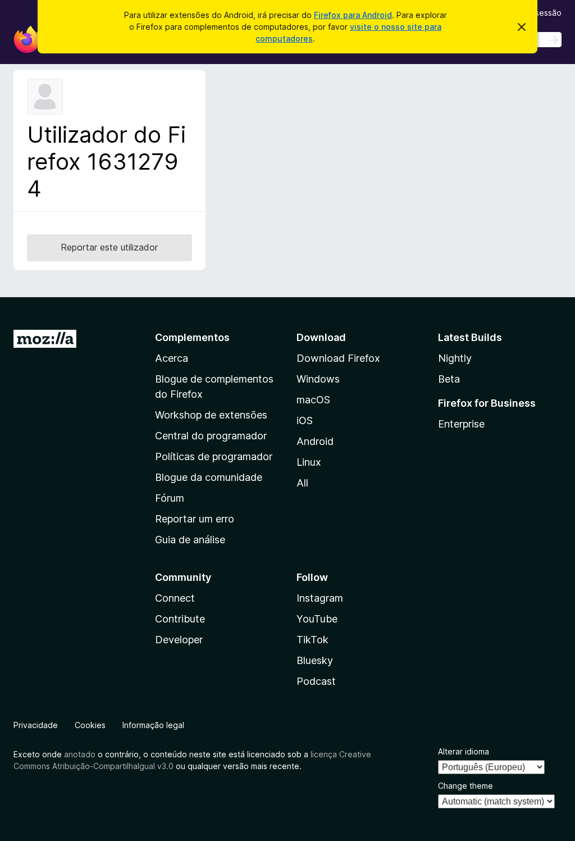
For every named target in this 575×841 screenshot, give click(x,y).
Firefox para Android (353, 15)
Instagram (319, 598)
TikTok (312, 639)
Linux (308, 462)
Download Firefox (338, 358)
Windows (318, 379)
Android (315, 441)
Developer (179, 639)
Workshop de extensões (211, 415)
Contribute (180, 619)
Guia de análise (190, 539)
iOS (304, 420)
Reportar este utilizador (109, 247)
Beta (449, 379)
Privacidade (35, 725)
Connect (175, 598)
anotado (79, 754)
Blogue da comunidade (208, 477)
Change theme (465, 785)
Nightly (455, 358)
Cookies (90, 725)
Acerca (171, 358)
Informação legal (153, 725)
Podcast (316, 681)
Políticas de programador (213, 456)
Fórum (169, 498)
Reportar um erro (194, 519)
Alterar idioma (463, 751)
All (302, 483)
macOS (313, 400)
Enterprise (461, 424)
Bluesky (314, 660)
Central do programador (211, 436)
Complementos (192, 337)
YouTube (316, 619)
